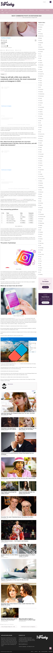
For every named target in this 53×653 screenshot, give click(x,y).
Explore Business (45, 302)
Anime (41, 29)
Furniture (41, 109)
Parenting (47, 10)
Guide (41, 127)
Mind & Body (42, 187)
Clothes (41, 69)
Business (41, 47)
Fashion (41, 100)
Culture (41, 82)
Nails (40, 200)
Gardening (41, 118)
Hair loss (41, 138)
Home (6, 10)
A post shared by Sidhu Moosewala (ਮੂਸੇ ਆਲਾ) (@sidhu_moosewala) (19, 124)
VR (40, 272)
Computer (41, 71)
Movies (22, 10)
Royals (3, 12)
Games (41, 116)
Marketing (12, 50)
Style (36, 10)
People (41, 209)
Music (41, 198)
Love (26, 10)
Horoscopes (42, 154)
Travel (7, 12)
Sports (41, 236)
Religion (41, 225)
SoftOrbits (17, 363)
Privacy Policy (50, 651)
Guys (40, 129)
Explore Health (45, 287)
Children (41, 62)
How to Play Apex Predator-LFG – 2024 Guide (9, 626)
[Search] (50, 2)
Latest (39, 651)
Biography (41, 42)
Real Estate (41, 218)
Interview (41, 165)
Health (14, 10)
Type (40, 263)
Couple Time (42, 73)
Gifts (40, 120)
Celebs (18, 10)
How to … (41, 158)
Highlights (41, 145)
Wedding (41, 274)
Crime (41, 78)
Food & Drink (42, 107)
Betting (41, 40)
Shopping (41, 232)
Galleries (41, 111)
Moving (41, 196)
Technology (41, 247)
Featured (41, 102)
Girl (40, 122)
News (10, 10)
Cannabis (41, 51)
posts (8, 624)
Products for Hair (42, 216)
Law (40, 167)
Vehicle (41, 267)
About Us (32, 651)
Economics (41, 89)
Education (41, 91)
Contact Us (36, 651)
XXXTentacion (11, 624)
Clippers (41, 67)
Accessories (42, 24)
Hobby (41, 149)
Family (41, 98)
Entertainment (41, 10)
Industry (41, 160)
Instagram (5, 624)
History (41, 147)
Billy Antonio (3, 50)
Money (41, 189)
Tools (40, 256)
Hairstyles (41, 140)
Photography (42, 214)
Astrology (41, 33)
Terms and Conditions (44, 651)
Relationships (31, 10)
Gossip (41, 125)
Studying (41, 238)
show (5, 74)
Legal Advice (42, 169)
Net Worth (41, 203)
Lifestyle (41, 174)
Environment (42, 96)
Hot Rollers (41, 156)
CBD (40, 58)
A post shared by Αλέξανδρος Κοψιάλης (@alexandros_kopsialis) (18, 188)
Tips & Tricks (42, 254)
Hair (40, 131)
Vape (40, 265)
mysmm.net (2, 71)
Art (40, 31)
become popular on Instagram (20, 318)
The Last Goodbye (20, 199)
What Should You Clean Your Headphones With (29, 626)
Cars (40, 53)
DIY (40, 87)
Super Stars (41, 243)
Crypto (41, 80)
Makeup (41, 180)
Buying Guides (42, 49)
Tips (40, 252)
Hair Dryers (41, 136)
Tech (40, 245)
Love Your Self (42, 178)
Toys (40, 258)
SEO (40, 229)
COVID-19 (41, 76)
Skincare (41, 234)
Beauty (41, 38)
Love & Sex (41, 176)
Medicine (41, 185)
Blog (40, 44)
